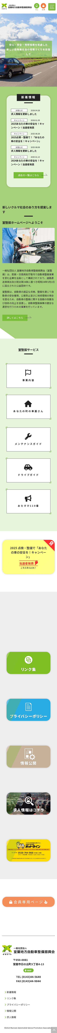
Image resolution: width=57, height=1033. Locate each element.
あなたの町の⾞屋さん (28, 411)
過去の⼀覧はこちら (28, 175)
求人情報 (11, 1017)
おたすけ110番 (28, 505)
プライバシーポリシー (18, 1004)
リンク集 (11, 998)
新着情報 (11, 992)
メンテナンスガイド (28, 444)
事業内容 (28, 380)
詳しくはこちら (15, 317)
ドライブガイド (28, 474)
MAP (29, 970)
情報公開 (11, 1011)
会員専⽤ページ (28, 901)
